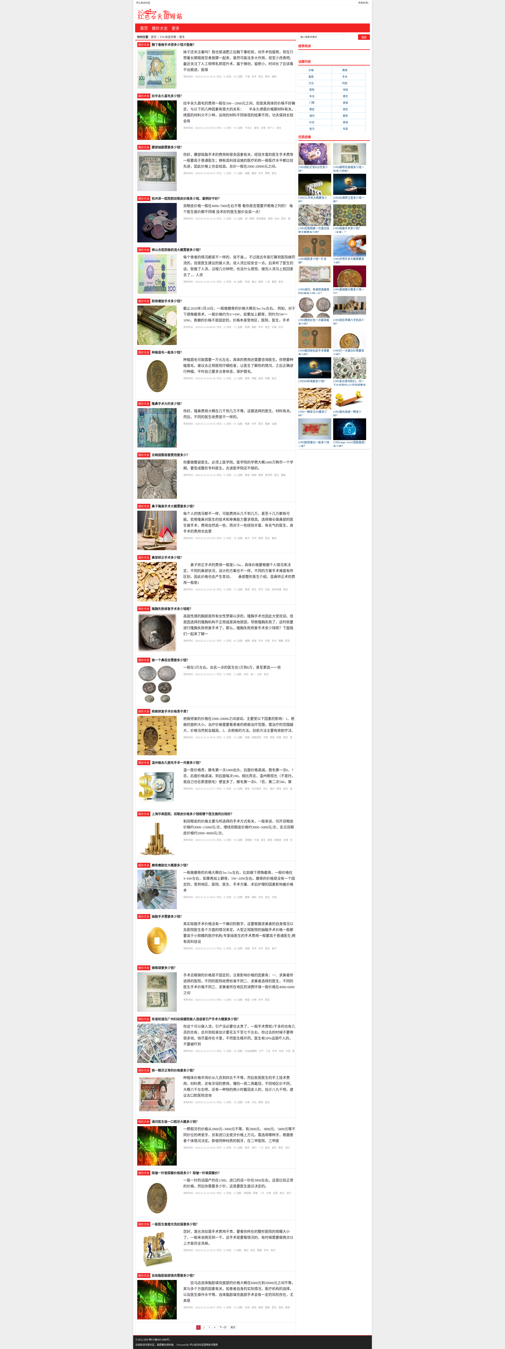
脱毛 (247, 788)
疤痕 (247, 737)
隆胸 (247, 640)
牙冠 (254, 1102)
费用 (267, 173)
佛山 (254, 281)
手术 (254, 76)
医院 (260, 281)
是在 (348, 109)
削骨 (247, 327)
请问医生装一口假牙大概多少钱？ (175, 1121)
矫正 (254, 589)
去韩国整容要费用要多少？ (171, 455)
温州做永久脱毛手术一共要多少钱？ (177, 762)
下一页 (222, 1327)
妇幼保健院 (251, 1051)
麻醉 (274, 76)
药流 (247, 281)
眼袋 (247, 999)
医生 (260, 76)
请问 (254, 1147)
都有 (274, 538)
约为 (281, 327)
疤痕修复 (256, 737)
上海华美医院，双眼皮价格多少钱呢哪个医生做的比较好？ (193, 814)
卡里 (288, 1051)
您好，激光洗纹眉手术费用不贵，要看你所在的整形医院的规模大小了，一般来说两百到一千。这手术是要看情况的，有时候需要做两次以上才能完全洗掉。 (238, 1237)
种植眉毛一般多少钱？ (167, 352)
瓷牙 (274, 1147)
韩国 (254, 475)
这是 (275, 1193)
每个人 (271, 128)
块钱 (348, 89)
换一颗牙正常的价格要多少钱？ (174, 1070)
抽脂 (247, 173)
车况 (315, 96)
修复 (254, 640)
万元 (315, 83)
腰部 (254, 173)
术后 (260, 897)
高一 (253, 674)
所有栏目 (363, 3)
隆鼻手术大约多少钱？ (167, 403)
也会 (267, 589)
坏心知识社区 (143, 3)
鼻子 (247, 538)
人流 (267, 281)
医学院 (268, 475)
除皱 (255, 1193)
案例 (270, 218)
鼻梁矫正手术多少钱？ (167, 557)
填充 (254, 1307)
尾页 (233, 1327)
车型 (348, 128)
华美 (256, 840)
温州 (272, 788)
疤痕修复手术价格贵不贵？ (171, 711)
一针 (262, 1193)
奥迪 (348, 122)
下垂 (247, 76)
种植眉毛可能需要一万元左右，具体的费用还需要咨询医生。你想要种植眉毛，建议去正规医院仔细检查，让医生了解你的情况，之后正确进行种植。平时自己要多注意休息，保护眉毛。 (238, 366)
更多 (176, 28)
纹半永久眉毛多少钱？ (167, 96)
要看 (259, 1250)
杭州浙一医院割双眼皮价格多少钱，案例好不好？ (186, 198)
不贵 (265, 737)
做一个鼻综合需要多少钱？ (171, 660)
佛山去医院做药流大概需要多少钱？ (177, 249)
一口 (260, 1147)
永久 (265, 788)
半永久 (248, 128)
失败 (267, 640)
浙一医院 (249, 218)
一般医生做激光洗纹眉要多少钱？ (175, 1224)
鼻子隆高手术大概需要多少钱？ (174, 506)
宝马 (315, 128)
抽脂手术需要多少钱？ (167, 916)
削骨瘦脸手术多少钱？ (167, 301)
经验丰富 (276, 589)
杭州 (277, 218)
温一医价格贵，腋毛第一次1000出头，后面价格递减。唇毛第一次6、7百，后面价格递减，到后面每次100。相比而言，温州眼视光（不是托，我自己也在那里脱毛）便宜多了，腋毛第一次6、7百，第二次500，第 (239, 776)
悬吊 (267, 76)
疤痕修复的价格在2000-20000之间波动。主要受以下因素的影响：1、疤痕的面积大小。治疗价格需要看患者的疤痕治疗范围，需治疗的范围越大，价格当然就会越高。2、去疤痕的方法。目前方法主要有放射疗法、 (239, 725)
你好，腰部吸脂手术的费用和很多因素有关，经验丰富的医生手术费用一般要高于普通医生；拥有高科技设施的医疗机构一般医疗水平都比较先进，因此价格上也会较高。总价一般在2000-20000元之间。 (238, 160)
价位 (315, 122)
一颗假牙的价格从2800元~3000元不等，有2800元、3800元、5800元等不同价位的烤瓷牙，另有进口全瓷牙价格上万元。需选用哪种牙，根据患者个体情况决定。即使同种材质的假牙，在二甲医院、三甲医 (239, 1135)
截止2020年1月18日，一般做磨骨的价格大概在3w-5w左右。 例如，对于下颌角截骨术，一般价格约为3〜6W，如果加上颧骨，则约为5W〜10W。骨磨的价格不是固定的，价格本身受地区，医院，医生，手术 (239, 314)
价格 (263, 128)
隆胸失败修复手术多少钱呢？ (172, 608)
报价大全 (160, 28)
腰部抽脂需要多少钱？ (167, 147)
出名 (259, 674)
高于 (274, 948)
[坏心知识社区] (160, 15)
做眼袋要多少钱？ (164, 967)
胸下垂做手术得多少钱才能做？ (174, 44)
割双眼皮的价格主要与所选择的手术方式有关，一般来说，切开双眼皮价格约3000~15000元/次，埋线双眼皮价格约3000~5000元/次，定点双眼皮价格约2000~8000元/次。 (238, 827)
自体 (247, 1307)
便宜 (315, 109)
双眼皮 (248, 840)
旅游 (348, 102)
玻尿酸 (247, 1193)
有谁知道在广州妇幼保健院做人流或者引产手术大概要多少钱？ (196, 1019)
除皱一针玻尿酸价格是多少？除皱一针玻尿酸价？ (186, 1173)
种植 (254, 378)
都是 (274, 281)
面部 (260, 1307)
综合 (246, 674)
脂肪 (267, 1307)
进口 (287, 1147)
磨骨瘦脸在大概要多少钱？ (171, 865)
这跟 (274, 424)
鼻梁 (247, 589)
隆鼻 (247, 424)
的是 (348, 83)
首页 (144, 28)
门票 (315, 102)
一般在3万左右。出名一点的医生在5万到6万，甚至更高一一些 (232, 667)
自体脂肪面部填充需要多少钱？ (174, 1275)
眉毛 (256, 128)
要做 (283, 475)
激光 (246, 1250)
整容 (247, 475)
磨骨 (247, 897)
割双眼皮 (261, 218)
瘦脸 (254, 327)
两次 (273, 1250)
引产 (261, 1051)
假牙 (247, 1147)
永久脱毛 (256, 788)
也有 (281, 1051)
